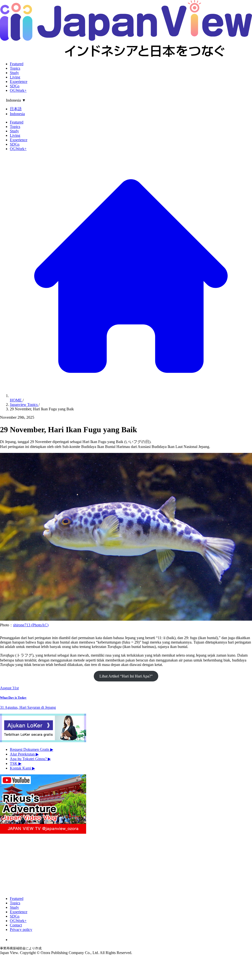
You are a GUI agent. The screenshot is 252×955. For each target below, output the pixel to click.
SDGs (14, 86)
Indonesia (17, 114)
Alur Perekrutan (24, 754)
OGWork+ (18, 90)
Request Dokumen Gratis (31, 749)
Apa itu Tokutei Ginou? (30, 759)
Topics (15, 68)
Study (14, 73)
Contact (16, 925)
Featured (16, 64)
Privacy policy (21, 929)
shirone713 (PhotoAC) (30, 625)
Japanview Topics (24, 404)
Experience (18, 81)
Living (15, 77)
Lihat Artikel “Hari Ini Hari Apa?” (126, 676)
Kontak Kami (22, 768)
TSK (15, 763)
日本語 (16, 109)
